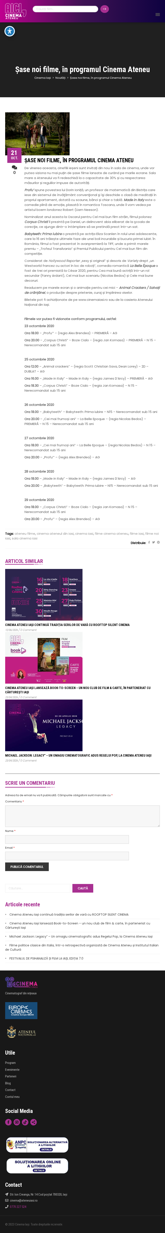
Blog (8, 1083)
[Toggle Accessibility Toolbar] (10, 31)
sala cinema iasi (24, 538)
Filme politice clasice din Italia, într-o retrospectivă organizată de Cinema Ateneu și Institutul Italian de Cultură (82, 947)
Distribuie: (138, 543)
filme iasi (137, 533)
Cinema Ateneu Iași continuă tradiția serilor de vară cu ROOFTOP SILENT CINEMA (67, 625)
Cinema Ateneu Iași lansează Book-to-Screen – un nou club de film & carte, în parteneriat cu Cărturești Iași (77, 925)
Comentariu (14, 801)
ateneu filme (25, 533)
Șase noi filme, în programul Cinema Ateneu (79, 160)
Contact (10, 1090)
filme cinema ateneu (111, 533)
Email (10, 848)
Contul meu (12, 1097)
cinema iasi (84, 533)
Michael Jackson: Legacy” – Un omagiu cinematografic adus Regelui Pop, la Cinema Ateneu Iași (78, 755)
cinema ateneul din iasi (55, 533)
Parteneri (10, 1076)
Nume (10, 831)
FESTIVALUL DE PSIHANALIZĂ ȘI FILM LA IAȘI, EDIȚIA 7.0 (46, 958)
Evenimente (12, 1070)
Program (10, 1063)
